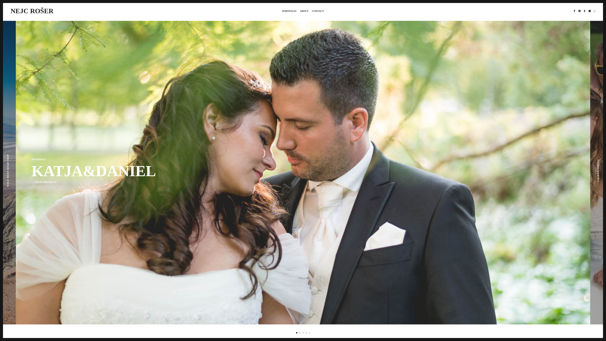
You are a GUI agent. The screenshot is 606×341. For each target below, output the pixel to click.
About (304, 11)
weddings (39, 159)
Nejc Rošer (32, 11)
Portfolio (289, 11)
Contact (318, 11)
